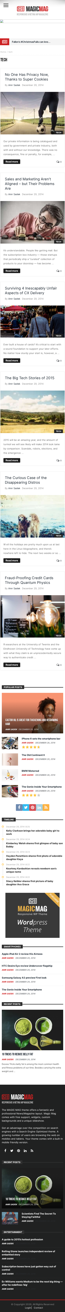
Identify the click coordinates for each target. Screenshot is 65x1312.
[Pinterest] (32, 807)
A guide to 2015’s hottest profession (22, 1239)
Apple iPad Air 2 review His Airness (22, 953)
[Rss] (46, 807)
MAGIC (37, 9)
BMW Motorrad (30, 770)
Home (3, 52)
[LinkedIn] (39, 807)
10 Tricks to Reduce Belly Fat (17, 1054)
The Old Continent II (33, 755)
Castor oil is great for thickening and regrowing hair (31, 722)
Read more (12, 161)
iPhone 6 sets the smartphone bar (41, 738)
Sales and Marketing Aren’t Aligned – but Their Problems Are (29, 184)
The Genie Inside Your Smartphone (42, 786)
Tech (58, 132)
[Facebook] (19, 807)
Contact (38, 1307)
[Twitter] (26, 807)
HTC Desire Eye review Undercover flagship (27, 965)
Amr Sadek (14, 85)
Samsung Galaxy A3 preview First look (24, 977)
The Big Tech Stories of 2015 (29, 378)
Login (28, 1307)
